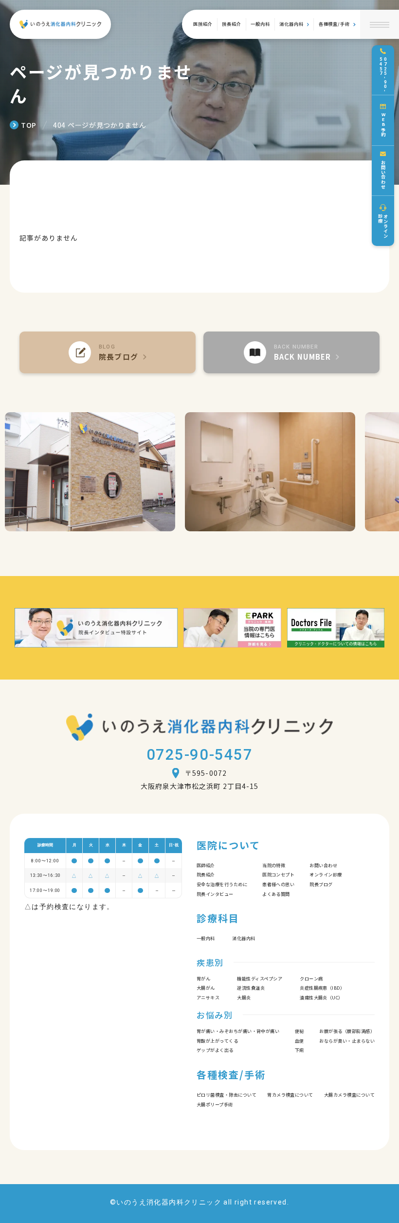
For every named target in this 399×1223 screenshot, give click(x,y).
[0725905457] (383, 70)
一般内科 (260, 23)
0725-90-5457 (199, 755)
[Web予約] (383, 120)
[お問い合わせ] (383, 171)
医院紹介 (203, 23)
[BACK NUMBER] (291, 352)
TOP (28, 125)
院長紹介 (231, 23)
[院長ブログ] (107, 352)
